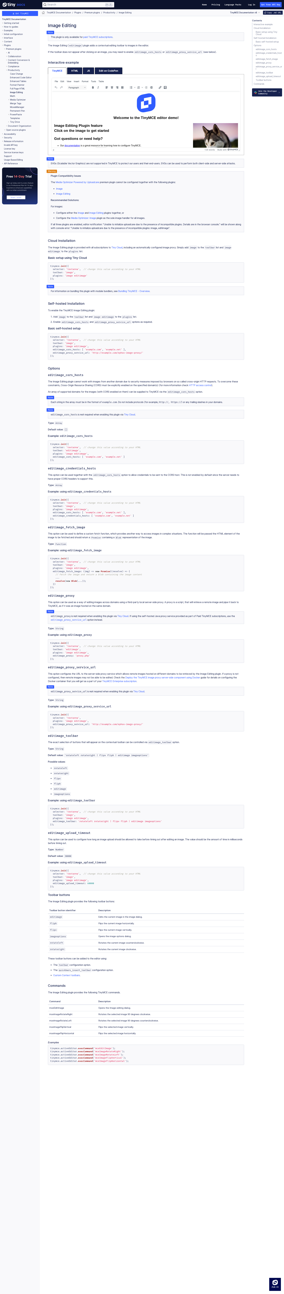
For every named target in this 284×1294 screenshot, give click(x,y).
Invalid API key (11, 145)
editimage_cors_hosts (266, 49)
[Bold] (92, 87)
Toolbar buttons (263, 80)
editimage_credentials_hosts (269, 54)
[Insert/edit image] (165, 87)
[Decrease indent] (146, 87)
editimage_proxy (264, 63)
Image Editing (16, 92)
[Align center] (111, 87)
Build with (222, 149)
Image (59, 188)
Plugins (7, 45)
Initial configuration (13, 34)
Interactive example (263, 24)
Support (8, 156)
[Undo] (56, 87)
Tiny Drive (15, 122)
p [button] (53, 149)
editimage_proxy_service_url (269, 67)
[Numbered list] (138, 87)
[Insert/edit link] (160, 87)
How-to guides (11, 27)
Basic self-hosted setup (267, 42)
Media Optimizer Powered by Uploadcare (77, 182)
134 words (210, 149)
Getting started (11, 23)
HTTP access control (200, 385)
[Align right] (117, 87)
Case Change (16, 74)
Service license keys (14, 152)
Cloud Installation (262, 28)
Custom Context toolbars (66, 975)
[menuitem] (56, 81)
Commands (259, 84)
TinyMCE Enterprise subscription (119, 681)
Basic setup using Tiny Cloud (266, 33)
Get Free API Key (270, 4)
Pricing (216, 4)
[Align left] (106, 87)
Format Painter (17, 85)
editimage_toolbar (264, 72)
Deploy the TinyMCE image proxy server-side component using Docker (162, 677)
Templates (15, 118)
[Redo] (61, 87)
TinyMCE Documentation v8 (243, 12)
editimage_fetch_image (267, 59)
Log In (251, 4)
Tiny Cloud (116, 247)
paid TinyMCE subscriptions (98, 37)
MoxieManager (17, 107)
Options (257, 45)
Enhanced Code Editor (21, 77)
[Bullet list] (131, 87)
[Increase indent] (151, 87)
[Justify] (122, 87)
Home (204, 4)
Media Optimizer (18, 100)
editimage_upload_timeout (268, 76)
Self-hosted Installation (265, 38)
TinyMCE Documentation (14, 19)
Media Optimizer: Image (83, 218)
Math (12, 96)
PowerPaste (16, 114)
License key (9, 149)
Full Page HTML (17, 88)
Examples (8, 30)
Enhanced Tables (18, 81)
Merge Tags (15, 103)
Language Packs (233, 4)
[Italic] (98, 87)
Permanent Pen (17, 111)
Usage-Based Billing (13, 160)
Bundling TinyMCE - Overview (134, 291)
